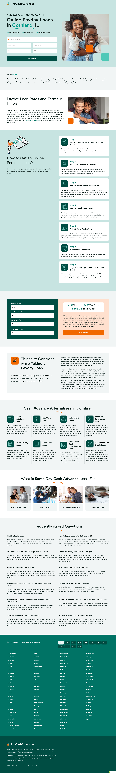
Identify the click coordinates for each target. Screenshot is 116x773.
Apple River (12, 712)
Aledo (10, 670)
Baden (36, 699)
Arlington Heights (13, 725)
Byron (88, 719)
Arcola (10, 715)
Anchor (10, 699)
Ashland (36, 660)
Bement (62, 676)
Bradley (88, 657)
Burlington (89, 706)
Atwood (36, 679)
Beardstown (38, 725)
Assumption (38, 666)
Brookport (89, 683)
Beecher (63, 660)
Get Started (32, 59)
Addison (11, 660)
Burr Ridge (89, 712)
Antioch (10, 709)
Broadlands (89, 673)
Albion (10, 666)
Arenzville (11, 719)
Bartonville (37, 719)
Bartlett (36, 715)
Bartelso (36, 712)
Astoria (36, 670)
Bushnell (89, 715)
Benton (62, 689)
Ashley (36, 663)
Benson (62, 686)
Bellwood (63, 670)
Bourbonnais (90, 653)
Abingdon (11, 657)
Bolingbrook (64, 729)
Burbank (88, 702)
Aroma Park (12, 729)
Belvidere (63, 673)
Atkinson (37, 676)
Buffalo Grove (90, 696)
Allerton (10, 679)
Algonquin (11, 673)
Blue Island (63, 719)
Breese (88, 663)
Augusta (37, 686)
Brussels (88, 689)
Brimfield (89, 670)
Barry (36, 709)
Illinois (9, 74)
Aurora (36, 689)
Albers (10, 663)
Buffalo (88, 693)
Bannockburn (38, 702)
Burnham (89, 709)
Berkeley (63, 693)
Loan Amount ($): (16, 303)
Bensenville (64, 683)
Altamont (11, 686)
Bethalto (63, 699)
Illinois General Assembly (32, 120)
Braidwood (89, 660)
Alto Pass (11, 689)
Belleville (63, 666)
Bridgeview (89, 666)
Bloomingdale (64, 712)
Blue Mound (64, 722)
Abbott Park (12, 653)
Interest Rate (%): (16, 320)
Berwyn (62, 696)
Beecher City (64, 663)
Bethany (62, 702)
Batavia (36, 722)
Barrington (37, 706)
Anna (10, 702)
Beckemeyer (64, 653)
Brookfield (89, 679)
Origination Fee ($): (17, 329)
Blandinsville (64, 709)
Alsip (10, 683)
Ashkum (37, 657)
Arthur (36, 653)
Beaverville (37, 729)
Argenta (10, 722)
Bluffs (62, 725)
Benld (62, 679)
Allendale (11, 676)
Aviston (36, 696)
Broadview (89, 676)
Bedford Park (64, 657)
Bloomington (64, 715)
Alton (10, 693)
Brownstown (90, 686)
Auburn (36, 683)
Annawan (11, 706)
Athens (36, 673)
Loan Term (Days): (16, 312)
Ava (35, 693)
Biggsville (63, 706)
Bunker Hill (89, 699)
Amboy (10, 696)
